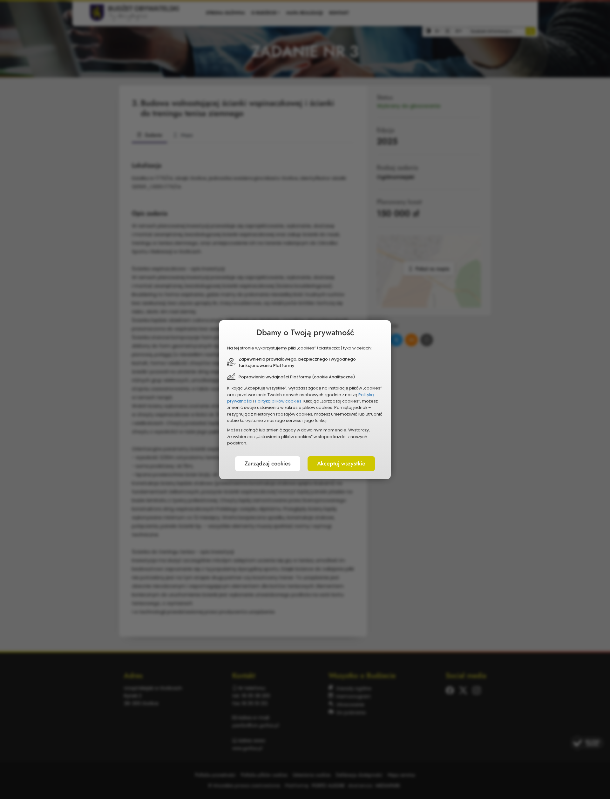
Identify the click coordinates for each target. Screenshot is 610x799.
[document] (305, 399)
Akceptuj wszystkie (341, 463)
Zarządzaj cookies (268, 463)
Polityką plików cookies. (278, 401)
